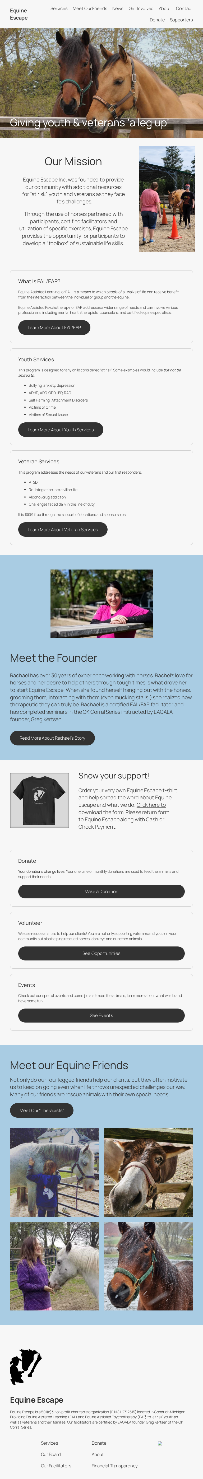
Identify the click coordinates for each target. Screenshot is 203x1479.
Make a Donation (101, 891)
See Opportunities (101, 953)
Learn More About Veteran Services (63, 529)
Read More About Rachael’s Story (52, 738)
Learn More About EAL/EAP (54, 327)
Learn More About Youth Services (61, 430)
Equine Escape (18, 14)
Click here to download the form (122, 808)
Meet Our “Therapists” (42, 1110)
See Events (101, 1015)
